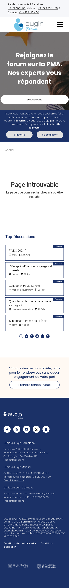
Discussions (34, 99)
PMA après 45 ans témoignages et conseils (30, 268)
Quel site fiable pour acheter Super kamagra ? (30, 303)
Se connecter (50, 134)
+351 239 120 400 (29, 12)
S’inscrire (19, 134)
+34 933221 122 (16, 8)
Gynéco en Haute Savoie (24, 285)
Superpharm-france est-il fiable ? (29, 321)
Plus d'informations (14, 460)
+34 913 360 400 (48, 8)
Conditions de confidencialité (20, 543)
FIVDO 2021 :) (17, 250)
